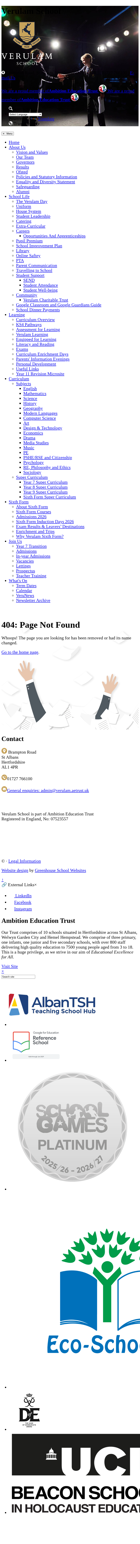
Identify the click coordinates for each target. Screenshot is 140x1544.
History (29, 403)
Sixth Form (19, 501)
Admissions (26, 551)
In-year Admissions (33, 556)
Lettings (23, 565)
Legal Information (24, 861)
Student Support (30, 275)
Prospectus (25, 570)
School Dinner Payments (38, 309)
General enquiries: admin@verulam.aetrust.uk (48, 790)
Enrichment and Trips (35, 531)
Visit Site (9, 966)
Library (22, 250)
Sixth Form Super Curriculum (49, 497)
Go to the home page (19, 652)
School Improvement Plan (39, 245)
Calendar (24, 590)
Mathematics (34, 393)
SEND (29, 280)
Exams (22, 349)
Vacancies (25, 561)
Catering (23, 221)
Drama (29, 437)
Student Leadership (33, 216)
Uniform (23, 206)
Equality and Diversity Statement (45, 181)
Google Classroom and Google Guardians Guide (58, 304)
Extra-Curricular (30, 226)
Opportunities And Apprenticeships (54, 235)
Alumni (23, 191)
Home (14, 142)
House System (28, 211)
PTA (20, 260)
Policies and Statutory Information (46, 176)
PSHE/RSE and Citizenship (47, 457)
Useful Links (27, 368)
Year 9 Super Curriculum (45, 492)
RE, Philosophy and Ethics (47, 467)
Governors (25, 162)
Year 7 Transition (31, 546)
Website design (14, 870)
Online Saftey (28, 255)
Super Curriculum (32, 477)
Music (28, 447)
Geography (33, 408)
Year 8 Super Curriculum (45, 487)
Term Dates (26, 585)
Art (26, 423)
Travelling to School (34, 270)
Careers (23, 231)
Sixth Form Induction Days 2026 (45, 521)
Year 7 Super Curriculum (45, 482)
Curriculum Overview (35, 319)
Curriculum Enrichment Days (42, 354)
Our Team (25, 157)
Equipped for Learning (36, 339)
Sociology (32, 472)
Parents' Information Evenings (42, 359)
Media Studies (36, 442)
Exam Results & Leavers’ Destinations (50, 526)
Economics (33, 433)
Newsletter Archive (33, 600)
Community (26, 295)
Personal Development (36, 364)
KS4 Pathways (29, 324)
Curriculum (19, 378)
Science (30, 398)
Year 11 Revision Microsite (40, 373)
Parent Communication (36, 265)
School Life (19, 196)
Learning (17, 314)
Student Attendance (40, 285)
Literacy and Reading (35, 344)
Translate (46, 118)
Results (22, 167)
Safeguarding (28, 186)
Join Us (15, 541)
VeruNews (25, 595)
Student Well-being (40, 290)
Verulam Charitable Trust (45, 300)
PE (25, 452)
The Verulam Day (31, 201)
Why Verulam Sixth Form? (40, 536)
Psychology (33, 462)
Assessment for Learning (38, 329)
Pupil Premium (29, 240)
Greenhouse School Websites (60, 870)
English (30, 388)
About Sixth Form (32, 506)
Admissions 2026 (31, 516)
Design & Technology (42, 428)
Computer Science (39, 418)
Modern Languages (40, 413)
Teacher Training (31, 575)
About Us (17, 147)
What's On (18, 580)
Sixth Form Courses (33, 511)
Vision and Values (32, 152)
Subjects (23, 383)
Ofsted (22, 171)
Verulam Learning (32, 334)
